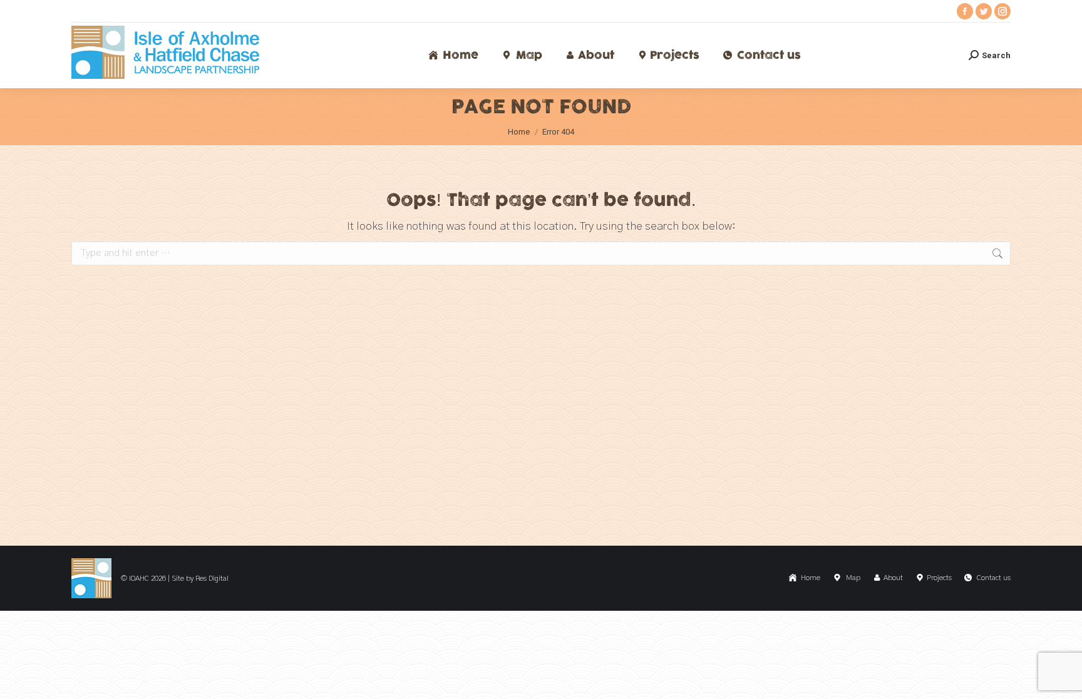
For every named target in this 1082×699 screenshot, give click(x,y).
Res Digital (212, 578)
